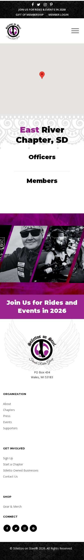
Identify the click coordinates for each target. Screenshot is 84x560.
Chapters (9, 410)
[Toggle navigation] (75, 30)
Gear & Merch (12, 506)
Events (7, 422)
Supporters (10, 428)
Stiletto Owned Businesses (20, 470)
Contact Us (10, 476)
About (7, 404)
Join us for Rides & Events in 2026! (42, 9)
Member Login (59, 14)
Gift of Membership (30, 14)
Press (6, 416)
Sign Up (8, 458)
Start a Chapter (13, 464)
